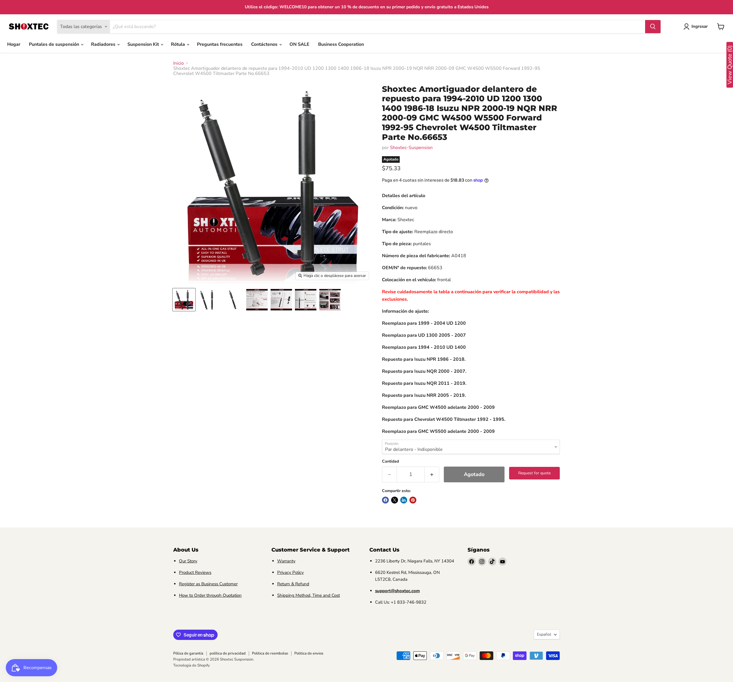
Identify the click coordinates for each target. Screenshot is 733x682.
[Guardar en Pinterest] (412, 500)
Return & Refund (293, 584)
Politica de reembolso (270, 653)
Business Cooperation (341, 44)
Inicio (178, 63)
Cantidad (390, 461)
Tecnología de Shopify (191, 665)
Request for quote (534, 473)
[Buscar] (653, 26)
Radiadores (104, 44)
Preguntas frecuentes (220, 44)
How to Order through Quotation (210, 595)
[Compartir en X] (394, 500)
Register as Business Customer (208, 584)
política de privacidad (228, 653)
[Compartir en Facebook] (385, 500)
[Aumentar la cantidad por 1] (432, 474)
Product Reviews (195, 572)
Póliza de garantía (188, 653)
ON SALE (299, 44)
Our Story (188, 561)
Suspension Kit (143, 44)
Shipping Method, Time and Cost (308, 595)
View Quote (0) (729, 64)
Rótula (178, 44)
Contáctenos (265, 44)
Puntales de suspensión (54, 44)
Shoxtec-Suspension (411, 147)
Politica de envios (308, 653)
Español (544, 634)
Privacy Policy (290, 572)
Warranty (286, 561)
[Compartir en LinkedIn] (403, 500)
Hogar (13, 44)
